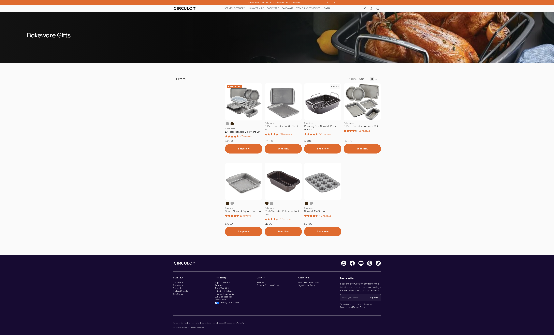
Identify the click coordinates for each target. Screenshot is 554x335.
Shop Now (243, 148)
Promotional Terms (209, 323)
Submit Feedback (223, 296)
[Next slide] (327, 2)
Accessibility (221, 299)
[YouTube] (361, 263)
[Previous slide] (221, 2)
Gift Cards (178, 294)
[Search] (365, 8)
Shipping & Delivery (224, 291)
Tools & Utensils (180, 291)
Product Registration (225, 294)
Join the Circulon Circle (268, 285)
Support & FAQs (222, 282)
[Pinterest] (369, 263)
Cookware (178, 282)
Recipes (260, 282)
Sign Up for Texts (306, 285)
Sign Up (374, 297)
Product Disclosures (226, 323)
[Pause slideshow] (333, 2)
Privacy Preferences (229, 302)
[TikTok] (378, 263)
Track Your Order (223, 288)
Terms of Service (180, 323)
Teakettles (178, 288)
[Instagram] (343, 263)
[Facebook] (352, 263)
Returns (218, 285)
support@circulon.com (309, 282)
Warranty (240, 323)
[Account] (371, 8)
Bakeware (178, 285)
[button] (363, 79)
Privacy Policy (359, 307)
